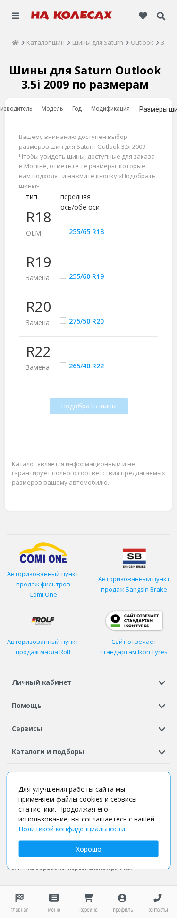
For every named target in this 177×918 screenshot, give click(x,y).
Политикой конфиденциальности (71, 828)
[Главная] (15, 42)
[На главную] (71, 15)
